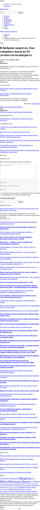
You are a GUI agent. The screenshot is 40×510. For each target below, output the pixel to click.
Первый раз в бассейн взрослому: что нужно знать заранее (19, 310)
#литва (7, 487)
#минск (22, 487)
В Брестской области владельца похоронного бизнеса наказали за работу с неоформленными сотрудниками (19, 286)
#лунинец (11, 487)
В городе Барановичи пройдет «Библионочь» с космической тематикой (16, 410)
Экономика (7, 19)
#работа (9, 493)
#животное (11, 485)
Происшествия (9, 24)
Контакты (7, 6)
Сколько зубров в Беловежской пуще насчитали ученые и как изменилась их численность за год (19, 428)
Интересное (8, 21)
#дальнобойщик (34, 483)
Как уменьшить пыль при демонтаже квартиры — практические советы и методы (16, 233)
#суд (23, 493)
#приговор (3, 493)
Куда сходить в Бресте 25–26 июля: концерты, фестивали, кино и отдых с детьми (16, 238)
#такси (26, 493)
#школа (36, 493)
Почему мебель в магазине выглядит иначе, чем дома (17, 414)
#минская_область (30, 487)
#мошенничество (15, 489)
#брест (4, 481)
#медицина (16, 487)
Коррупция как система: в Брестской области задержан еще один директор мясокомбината (19, 356)
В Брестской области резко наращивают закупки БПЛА (19, 324)
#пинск (23, 491)
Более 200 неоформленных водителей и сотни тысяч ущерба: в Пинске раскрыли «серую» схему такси (18, 351)
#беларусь (25, 478)
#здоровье (24, 485)
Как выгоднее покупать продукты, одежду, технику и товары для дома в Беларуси (18, 273)
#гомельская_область (9, 483)
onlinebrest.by (35, 103)
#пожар (28, 491)
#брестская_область (6, 107)
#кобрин (19, 107)
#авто (7, 478)
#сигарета (18, 493)
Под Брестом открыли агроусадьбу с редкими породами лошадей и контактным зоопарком (19, 346)
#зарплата (18, 485)
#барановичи (14, 478)
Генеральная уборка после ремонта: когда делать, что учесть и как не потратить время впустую (20, 263)
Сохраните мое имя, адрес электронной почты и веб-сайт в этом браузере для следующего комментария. (20, 194)
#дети (6, 485)
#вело (15, 107)
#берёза (33, 478)
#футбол (31, 493)
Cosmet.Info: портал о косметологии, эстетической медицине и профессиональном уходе (16, 291)
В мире (6, 18)
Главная (6, 16)
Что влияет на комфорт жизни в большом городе (16, 327)
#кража (2, 487)
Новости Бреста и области (8, 31)
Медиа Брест (4, 9)
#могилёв (2, 489)
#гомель (2, 483)
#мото (6, 489)
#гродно (28, 483)
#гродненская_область (20, 483)
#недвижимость (4, 491)
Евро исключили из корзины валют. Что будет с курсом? (18, 464)
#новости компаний (15, 491)
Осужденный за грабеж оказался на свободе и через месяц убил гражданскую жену (18, 296)
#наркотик (28, 489)
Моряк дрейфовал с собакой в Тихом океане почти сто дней (20, 456)
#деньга (2, 485)
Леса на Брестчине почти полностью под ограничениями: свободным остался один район (17, 361)
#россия (13, 493)
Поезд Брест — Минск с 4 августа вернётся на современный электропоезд (16, 243)
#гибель (36, 481)
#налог (23, 489)
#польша (34, 491)
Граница (6, 23)
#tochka (2, 478)
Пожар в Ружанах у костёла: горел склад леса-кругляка (19, 390)
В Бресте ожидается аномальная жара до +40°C (16, 282)
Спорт (6, 28)
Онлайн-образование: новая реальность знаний (15, 472)
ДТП (5, 26)
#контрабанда (36, 485)
